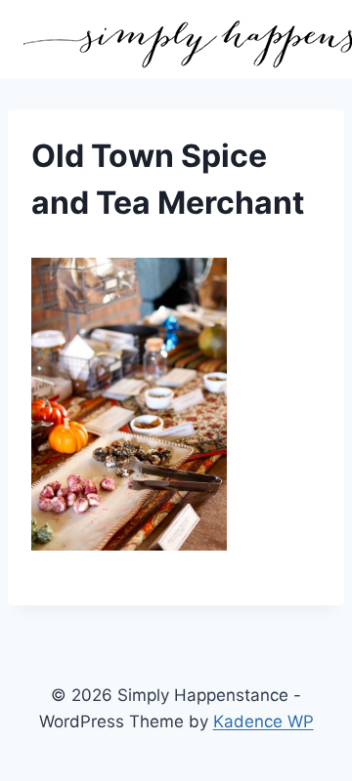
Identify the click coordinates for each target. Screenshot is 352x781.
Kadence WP (263, 721)
